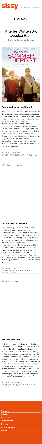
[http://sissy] (21, 9)
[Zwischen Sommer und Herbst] (21, 74)
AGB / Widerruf (7, 421)
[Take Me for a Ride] (21, 307)
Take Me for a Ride (11, 339)
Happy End (14, 156)
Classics (4, 431)
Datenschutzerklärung (10, 427)
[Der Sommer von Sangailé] (21, 191)
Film (31, 154)
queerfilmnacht (32, 156)
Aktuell (11, 154)
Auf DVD (11, 270)
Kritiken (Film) (22, 156)
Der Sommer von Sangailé (14, 223)
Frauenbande (6, 156)
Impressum (5, 424)
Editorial (4, 414)
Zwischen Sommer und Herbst (17, 107)
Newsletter (5, 417)
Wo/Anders (19, 386)
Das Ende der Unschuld (21, 154)
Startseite (5, 411)
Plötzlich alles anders (9, 386)
